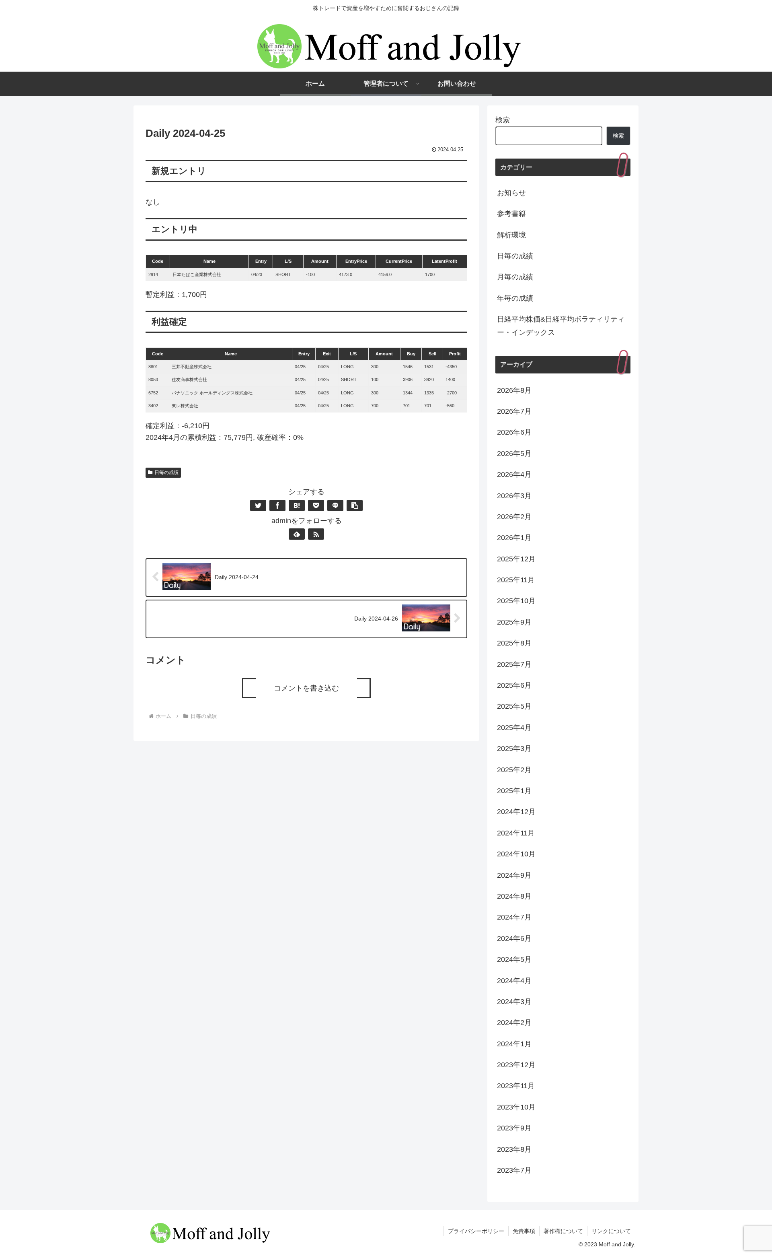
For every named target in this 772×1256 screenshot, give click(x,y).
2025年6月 (514, 685)
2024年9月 (514, 875)
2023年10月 (516, 1107)
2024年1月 (514, 1044)
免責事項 (524, 1231)
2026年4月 (514, 474)
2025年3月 (514, 749)
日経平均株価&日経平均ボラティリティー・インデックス (561, 325)
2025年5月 (514, 706)
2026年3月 (514, 496)
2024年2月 (514, 1023)
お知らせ (511, 193)
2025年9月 (514, 622)
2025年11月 (516, 580)
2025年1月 (514, 791)
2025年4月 (514, 728)
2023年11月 (516, 1086)
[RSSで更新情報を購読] (316, 534)
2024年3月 (514, 1002)
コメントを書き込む (306, 688)
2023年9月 (514, 1128)
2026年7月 (514, 411)
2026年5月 (514, 454)
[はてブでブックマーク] (297, 505)
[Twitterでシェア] (258, 505)
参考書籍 (511, 214)
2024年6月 (514, 938)
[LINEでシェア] (335, 505)
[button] (355, 505)
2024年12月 (516, 812)
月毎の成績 (515, 277)
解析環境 (511, 235)
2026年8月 (514, 390)
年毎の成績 (515, 298)
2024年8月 (514, 896)
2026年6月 (514, 432)
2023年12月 (516, 1065)
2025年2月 (514, 770)
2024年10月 (516, 854)
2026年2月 (514, 517)
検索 (502, 120)
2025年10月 (516, 601)
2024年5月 (514, 959)
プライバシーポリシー (476, 1231)
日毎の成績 (166, 472)
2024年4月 (514, 981)
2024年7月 (514, 917)
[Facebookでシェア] (277, 505)
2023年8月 (514, 1149)
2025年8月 (514, 643)
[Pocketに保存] (316, 505)
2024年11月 (516, 833)
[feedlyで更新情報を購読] (297, 534)
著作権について (563, 1231)
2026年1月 (514, 538)
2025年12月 (516, 559)
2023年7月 (514, 1170)
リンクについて (611, 1231)
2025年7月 (514, 664)
